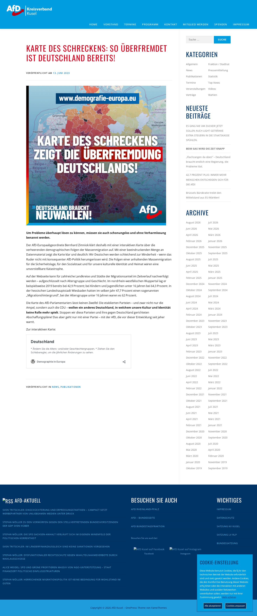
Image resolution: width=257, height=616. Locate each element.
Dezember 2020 (195, 431)
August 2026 (193, 222)
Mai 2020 (191, 449)
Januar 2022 (215, 388)
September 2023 (217, 327)
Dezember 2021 (195, 394)
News (55, 386)
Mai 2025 (213, 265)
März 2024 (214, 308)
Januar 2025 (215, 277)
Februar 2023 (194, 351)
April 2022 (192, 382)
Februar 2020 (216, 456)
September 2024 (217, 290)
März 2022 (214, 382)
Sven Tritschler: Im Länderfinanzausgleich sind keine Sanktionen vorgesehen (56, 546)
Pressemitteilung (218, 70)
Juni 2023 (191, 339)
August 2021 (193, 406)
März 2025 (214, 271)
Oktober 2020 (194, 437)
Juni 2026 (191, 228)
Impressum (241, 24)
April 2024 (192, 308)
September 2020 (217, 437)
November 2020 (217, 431)
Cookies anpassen (235, 605)
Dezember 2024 (195, 284)
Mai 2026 (213, 228)
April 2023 (192, 345)
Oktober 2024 (194, 290)
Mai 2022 (213, 376)
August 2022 (193, 370)
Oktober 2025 (194, 253)
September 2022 (217, 364)
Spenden (220, 24)
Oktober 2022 (194, 364)
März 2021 (214, 419)
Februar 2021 (194, 425)
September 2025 (217, 253)
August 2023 (193, 333)
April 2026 (192, 235)
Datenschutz (225, 517)
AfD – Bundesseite (143, 517)
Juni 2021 (191, 413)
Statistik (212, 76)
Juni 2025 (191, 265)
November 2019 (217, 462)
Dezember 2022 (195, 357)
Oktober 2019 (194, 468)
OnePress (131, 607)
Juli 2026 (213, 222)
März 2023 (214, 345)
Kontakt (170, 24)
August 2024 (193, 296)
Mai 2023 (213, 339)
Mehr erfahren (229, 597)
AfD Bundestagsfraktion (148, 526)
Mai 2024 (213, 302)
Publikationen (70, 386)
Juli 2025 (213, 259)
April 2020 (214, 449)
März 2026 (214, 235)
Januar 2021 (215, 425)
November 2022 (217, 357)
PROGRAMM (150, 24)
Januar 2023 (215, 351)
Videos (212, 88)
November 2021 (217, 394)
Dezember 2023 (195, 320)
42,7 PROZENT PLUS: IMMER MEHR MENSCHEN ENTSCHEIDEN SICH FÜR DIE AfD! (207, 179)
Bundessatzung (227, 543)
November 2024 (217, 284)
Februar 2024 (194, 314)
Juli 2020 (213, 443)
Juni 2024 (191, 302)
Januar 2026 (215, 241)
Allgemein (192, 64)
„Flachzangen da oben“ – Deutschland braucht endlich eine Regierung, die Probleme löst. (208, 161)
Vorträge (191, 95)
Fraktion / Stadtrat (218, 64)
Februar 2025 (194, 277)
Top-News (214, 82)
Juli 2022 (213, 370)
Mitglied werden (195, 24)
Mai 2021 (213, 413)
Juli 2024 (213, 296)
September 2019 (217, 468)
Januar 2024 (215, 314)
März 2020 (192, 456)
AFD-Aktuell (28, 500)
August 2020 (193, 443)
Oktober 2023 (194, 327)
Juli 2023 (213, 333)
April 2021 (192, 419)
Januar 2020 (193, 462)
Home (93, 24)
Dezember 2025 (195, 247)
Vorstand (110, 24)
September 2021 (217, 400)
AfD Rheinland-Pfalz (145, 509)
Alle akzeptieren (213, 605)
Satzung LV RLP (227, 534)
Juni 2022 (191, 376)
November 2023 (217, 320)
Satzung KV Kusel (228, 526)
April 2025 (192, 271)
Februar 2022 (194, 388)
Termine (130, 24)
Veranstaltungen (195, 88)
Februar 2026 (194, 241)
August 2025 (193, 259)
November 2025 (217, 247)
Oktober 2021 (194, 400)
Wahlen (212, 95)
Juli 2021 (213, 406)
